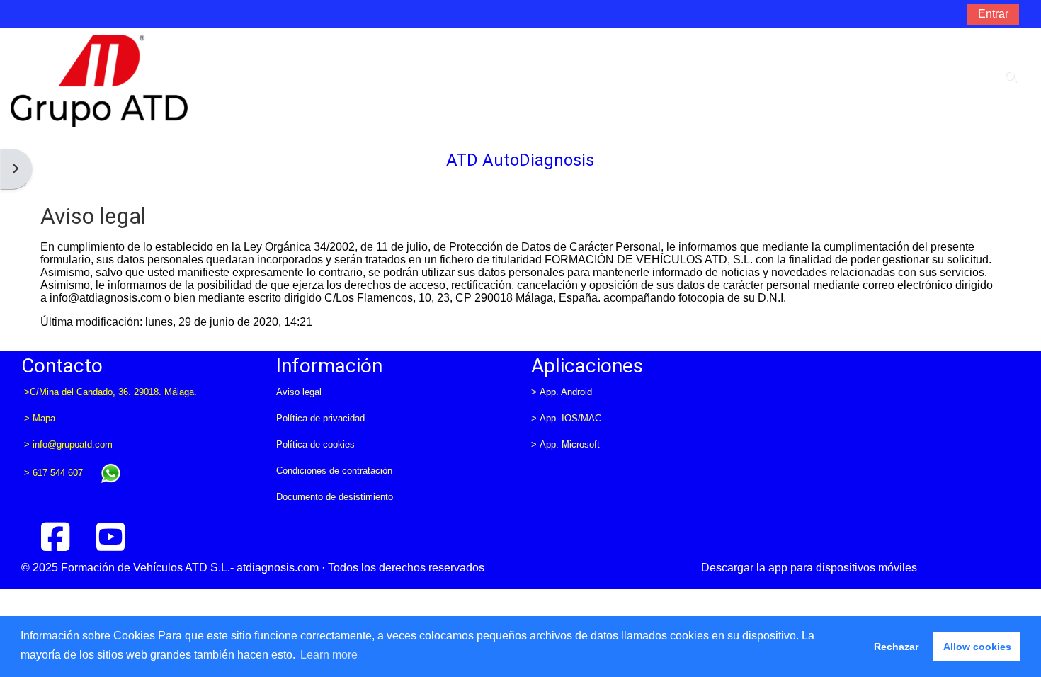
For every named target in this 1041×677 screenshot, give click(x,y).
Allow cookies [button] (977, 646)
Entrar (993, 14)
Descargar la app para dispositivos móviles (809, 568)
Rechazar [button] (896, 646)
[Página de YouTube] (110, 537)
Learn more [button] (329, 655)
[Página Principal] (99, 80)
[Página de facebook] (56, 537)
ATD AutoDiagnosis (520, 160)
